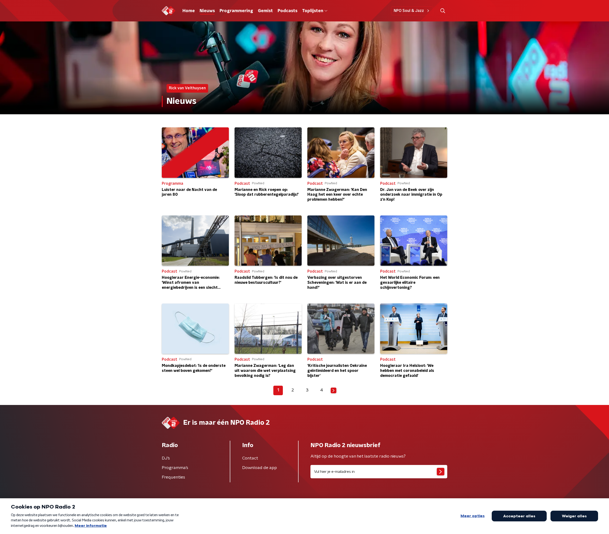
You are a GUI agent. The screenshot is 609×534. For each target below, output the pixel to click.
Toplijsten (312, 11)
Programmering (236, 11)
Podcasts (287, 11)
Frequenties (173, 477)
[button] (442, 10)
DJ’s (166, 458)
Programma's (175, 468)
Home (188, 11)
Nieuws (207, 11)
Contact (250, 458)
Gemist (265, 11)
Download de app (259, 468)
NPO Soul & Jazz (409, 11)
